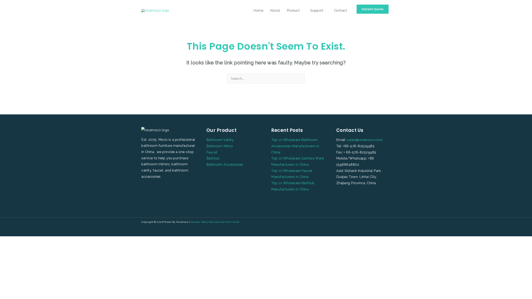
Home (258, 10)
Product (293, 10)
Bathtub (213, 158)
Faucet (212, 152)
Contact (340, 10)
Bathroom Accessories (224, 165)
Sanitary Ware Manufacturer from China (215, 222)
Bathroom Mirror (219, 146)
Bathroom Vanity (220, 140)
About (275, 10)
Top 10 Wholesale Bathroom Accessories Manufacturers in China (295, 146)
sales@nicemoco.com (365, 140)
